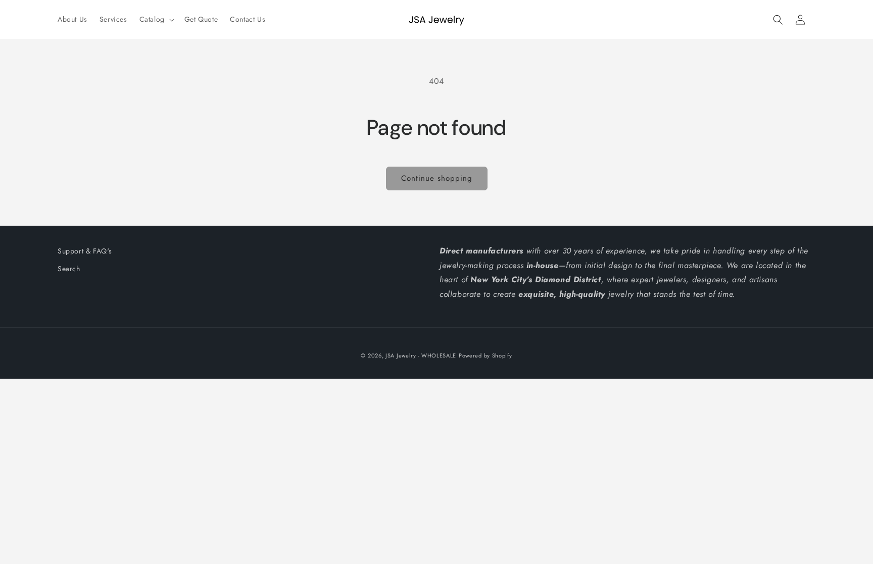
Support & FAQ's (85, 251)
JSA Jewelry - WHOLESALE (420, 355)
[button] (155, 19)
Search (69, 269)
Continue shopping (436, 178)
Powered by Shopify (485, 355)
